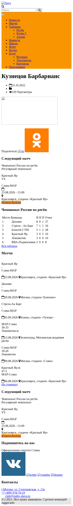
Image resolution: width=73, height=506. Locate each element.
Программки (17, 67)
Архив (20, 36)
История (21, 56)
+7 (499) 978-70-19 (13, 492)
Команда (14, 40)
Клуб (12, 53)
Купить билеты (11, 202)
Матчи (13, 23)
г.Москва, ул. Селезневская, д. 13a (23, 489)
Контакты (22, 63)
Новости (14, 20)
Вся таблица (9, 246)
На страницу (9, 384)
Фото (12, 46)
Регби (20, 30)
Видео (13, 50)
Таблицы (15, 26)
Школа (13, 43)
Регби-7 (21, 33)
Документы (23, 60)
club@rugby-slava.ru (17, 496)
